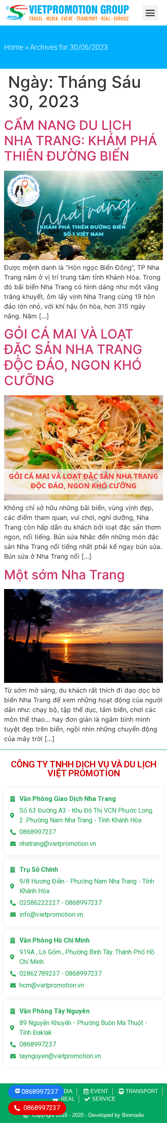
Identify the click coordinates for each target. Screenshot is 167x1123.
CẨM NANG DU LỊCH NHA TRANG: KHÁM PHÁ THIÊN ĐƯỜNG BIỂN (80, 140)
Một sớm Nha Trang (64, 575)
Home (14, 47)
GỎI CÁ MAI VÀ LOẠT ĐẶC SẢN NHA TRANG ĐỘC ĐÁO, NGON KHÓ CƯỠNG (73, 357)
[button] (150, 13)
